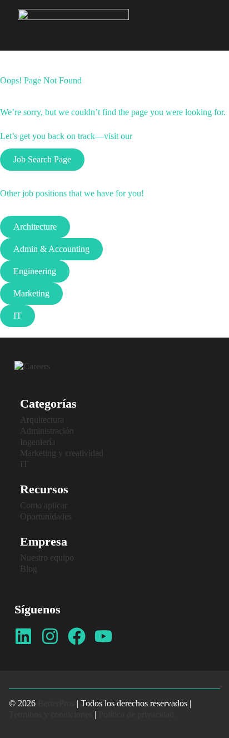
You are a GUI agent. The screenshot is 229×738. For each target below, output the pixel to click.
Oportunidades (46, 516)
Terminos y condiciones (50, 714)
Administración (47, 430)
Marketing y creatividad (61, 453)
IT (24, 464)
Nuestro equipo (47, 557)
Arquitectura (42, 419)
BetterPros (56, 703)
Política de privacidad (136, 714)
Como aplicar (43, 505)
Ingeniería (37, 442)
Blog (28, 568)
